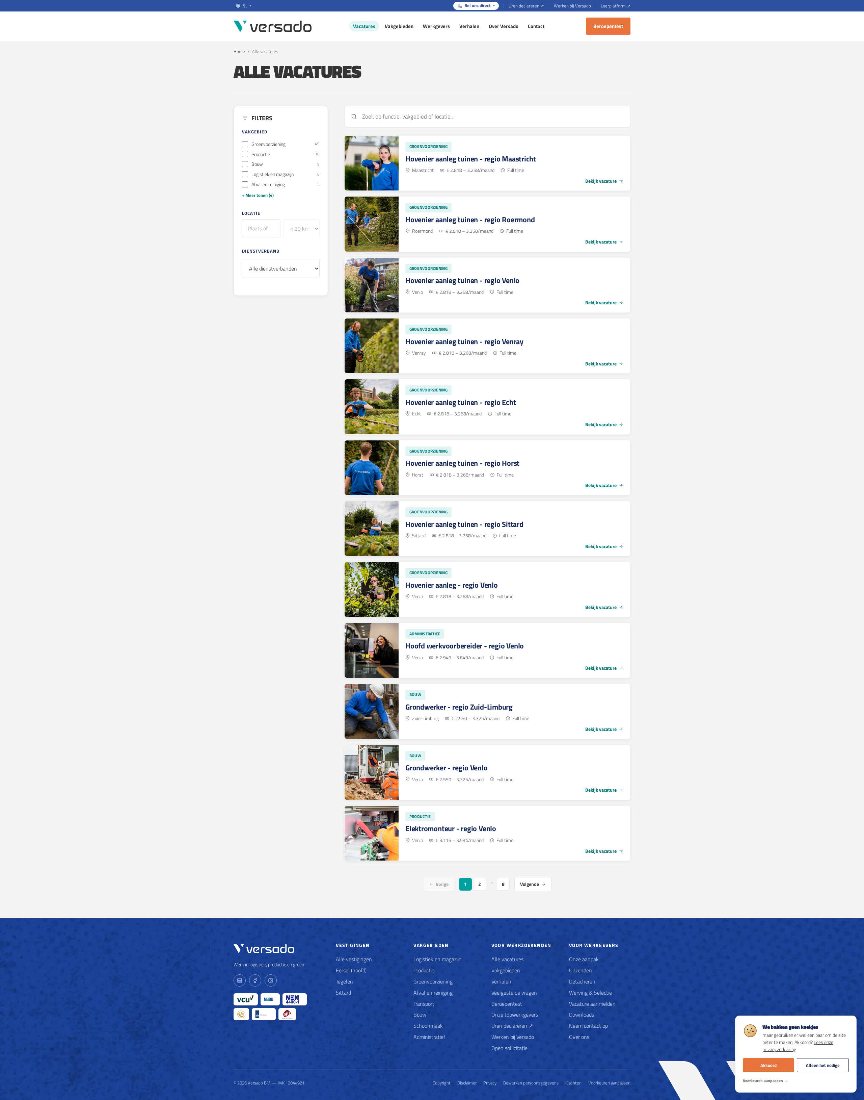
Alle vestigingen (354, 959)
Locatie (251, 212)
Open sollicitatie (509, 1048)
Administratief (429, 1037)
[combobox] (261, 228)
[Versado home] (273, 26)
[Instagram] (271, 980)
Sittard (343, 993)
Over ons (579, 1037)
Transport (423, 1004)
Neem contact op (588, 1026)
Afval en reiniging (433, 993)
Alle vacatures (507, 959)
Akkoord (768, 1065)
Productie (423, 970)
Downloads (581, 1015)
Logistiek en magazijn (437, 959)
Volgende (529, 884)
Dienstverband (261, 250)
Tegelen (344, 981)
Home (239, 51)
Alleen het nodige (823, 1065)
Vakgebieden (399, 26)
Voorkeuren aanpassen (609, 1082)
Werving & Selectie (590, 993)
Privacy (489, 1082)
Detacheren (582, 981)
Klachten (573, 1082)
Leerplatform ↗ (615, 5)
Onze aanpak (584, 959)
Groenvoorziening (433, 981)
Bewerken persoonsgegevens (531, 1082)
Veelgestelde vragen (514, 993)
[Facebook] (255, 980)
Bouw (419, 1015)
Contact (536, 26)
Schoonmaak (428, 1026)
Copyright (442, 1082)
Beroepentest (608, 26)
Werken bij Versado (572, 5)
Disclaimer (467, 1082)
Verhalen (469, 26)
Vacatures (364, 26)
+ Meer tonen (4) (258, 195)
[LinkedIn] (240, 980)
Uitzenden (580, 970)
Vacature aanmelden (592, 1004)
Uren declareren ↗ (526, 5)
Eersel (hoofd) (351, 970)
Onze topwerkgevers (514, 1015)
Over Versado (503, 26)
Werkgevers (436, 26)
